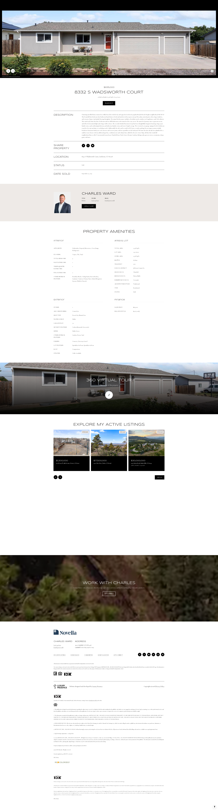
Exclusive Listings (59, 655)
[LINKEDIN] (153, 654)
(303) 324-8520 (95, 201)
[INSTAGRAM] (144, 654)
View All (159, 477)
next (13, 71)
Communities (88, 655)
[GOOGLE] (162, 654)
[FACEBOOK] (139, 654)
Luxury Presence (97, 686)
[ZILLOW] (158, 654)
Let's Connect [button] (109, 593)
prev (8, 71)
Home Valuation (103, 655)
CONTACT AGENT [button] (89, 206)
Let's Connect (118, 655)
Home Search (75, 655)
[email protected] (92, 700)
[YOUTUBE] (149, 654)
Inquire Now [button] (109, 103)
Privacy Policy (160, 686)
